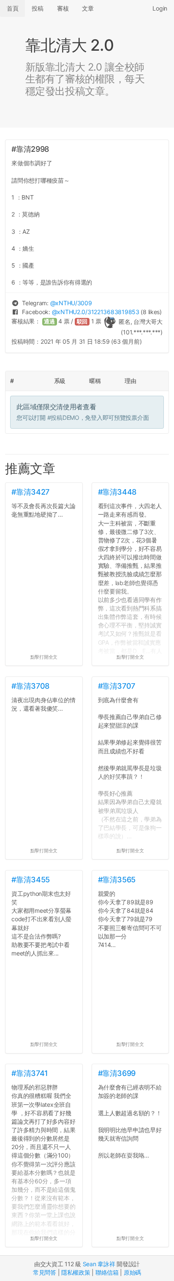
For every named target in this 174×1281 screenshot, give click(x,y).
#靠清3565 (117, 879)
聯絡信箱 (107, 1272)
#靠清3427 (30, 491)
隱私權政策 (75, 1272)
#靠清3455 (30, 879)
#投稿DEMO (63, 417)
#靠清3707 (116, 686)
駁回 (82, 321)
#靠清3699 (117, 1073)
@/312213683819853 (95, 311)
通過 (49, 321)
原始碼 (132, 1272)
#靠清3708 (30, 686)
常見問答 (44, 1272)
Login (159, 8)
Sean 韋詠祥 (99, 1263)
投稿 (37, 8)
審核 (62, 8)
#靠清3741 (29, 1073)
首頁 (12, 8)
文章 (87, 8)
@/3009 (71, 303)
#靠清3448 (117, 491)
